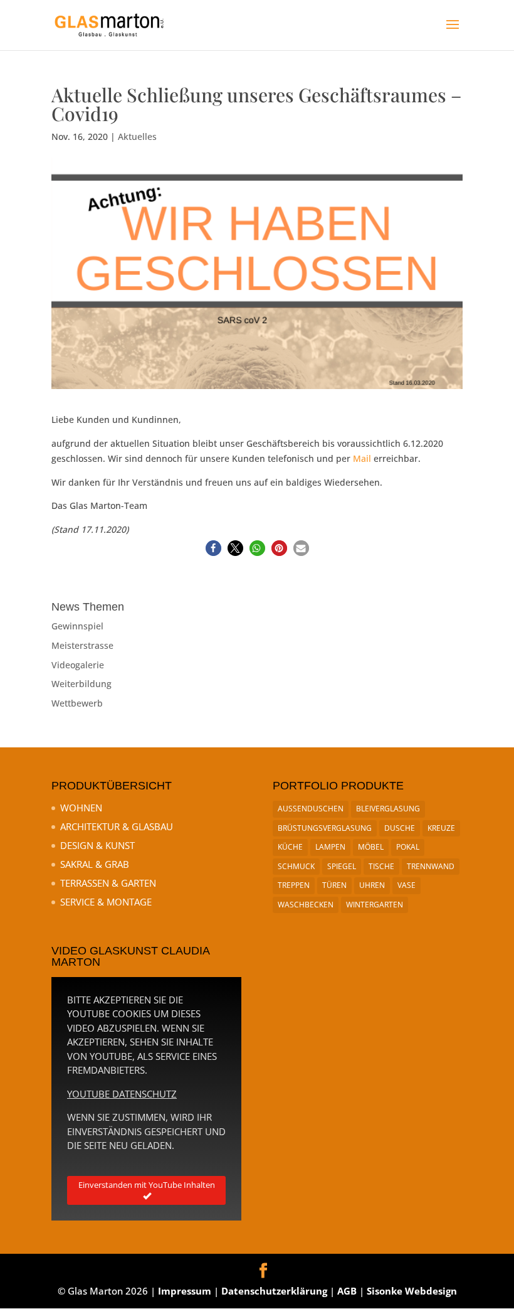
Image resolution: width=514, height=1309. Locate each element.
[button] (213, 548)
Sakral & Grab (94, 864)
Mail (362, 458)
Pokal (407, 847)
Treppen (294, 885)
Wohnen (81, 807)
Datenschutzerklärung (274, 1291)
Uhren (372, 885)
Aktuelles (137, 136)
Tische (381, 866)
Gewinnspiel (77, 626)
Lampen (330, 847)
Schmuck (296, 866)
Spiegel (341, 866)
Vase (406, 885)
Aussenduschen (311, 808)
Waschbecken (305, 904)
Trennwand (430, 866)
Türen (334, 885)
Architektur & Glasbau (116, 826)
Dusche (399, 828)
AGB (347, 1291)
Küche (290, 847)
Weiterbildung (81, 684)
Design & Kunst (97, 845)
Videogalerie (77, 665)
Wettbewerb (77, 703)
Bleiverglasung (388, 808)
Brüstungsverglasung (325, 828)
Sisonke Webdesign (412, 1291)
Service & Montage (106, 901)
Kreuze (441, 828)
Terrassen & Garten (108, 883)
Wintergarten (374, 904)
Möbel (371, 847)
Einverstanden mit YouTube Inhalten (146, 1184)
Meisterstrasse (82, 645)
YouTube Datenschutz (122, 1093)
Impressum (184, 1291)
